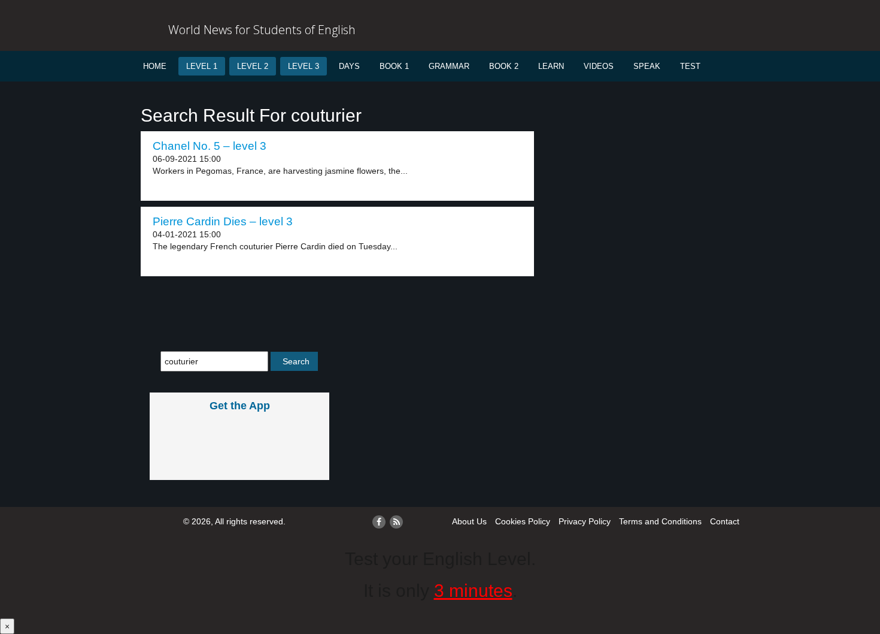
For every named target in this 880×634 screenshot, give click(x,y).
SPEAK (646, 66)
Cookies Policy (522, 521)
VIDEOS (599, 66)
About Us (469, 521)
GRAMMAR (449, 66)
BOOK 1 (394, 66)
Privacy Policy (585, 521)
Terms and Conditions (660, 521)
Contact (724, 521)
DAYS (349, 66)
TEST (690, 66)
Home (154, 66)
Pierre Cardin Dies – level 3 (223, 221)
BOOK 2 (503, 66)
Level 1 (201, 66)
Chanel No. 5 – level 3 (209, 146)
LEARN (551, 66)
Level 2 (252, 66)
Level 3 (303, 66)
